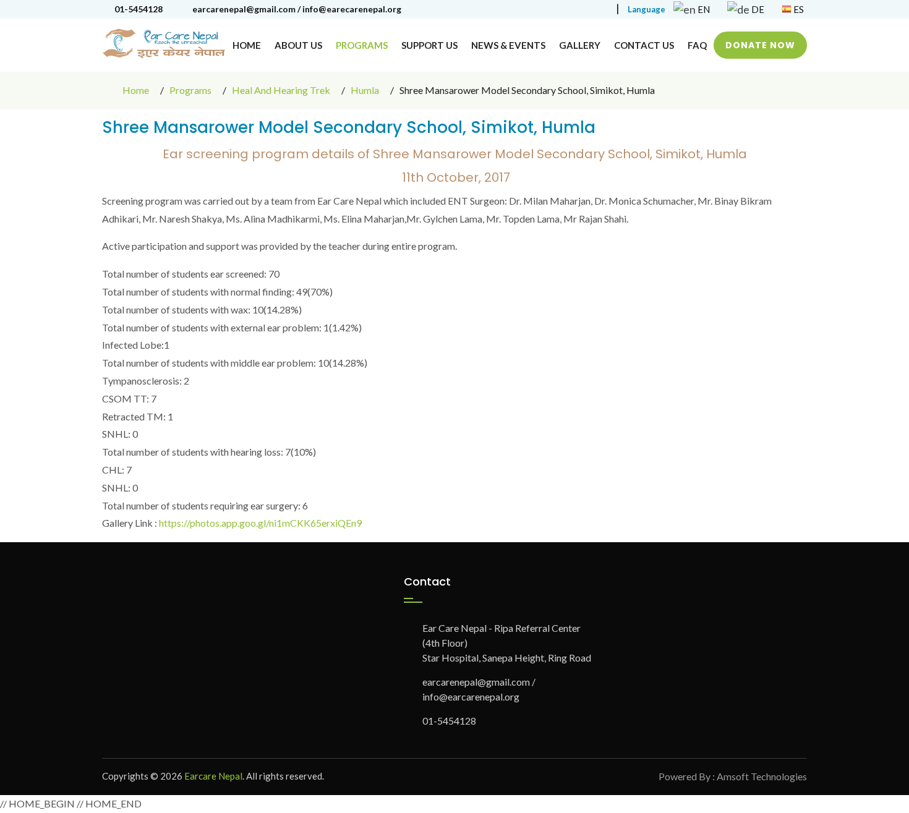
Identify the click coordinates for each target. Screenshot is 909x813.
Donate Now (760, 45)
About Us (298, 45)
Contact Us (644, 45)
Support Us (429, 45)
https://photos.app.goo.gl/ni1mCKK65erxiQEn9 (260, 523)
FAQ (697, 45)
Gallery (579, 45)
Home (247, 45)
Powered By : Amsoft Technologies (733, 776)
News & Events (508, 45)
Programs (362, 45)
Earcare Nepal (213, 775)
